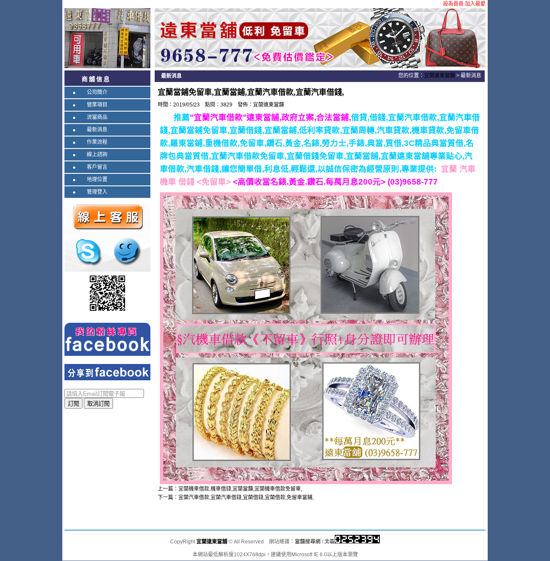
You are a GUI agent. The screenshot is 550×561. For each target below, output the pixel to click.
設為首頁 (453, 4)
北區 (329, 542)
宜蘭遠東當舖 (439, 76)
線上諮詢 (97, 155)
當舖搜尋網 (308, 542)
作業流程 (97, 142)
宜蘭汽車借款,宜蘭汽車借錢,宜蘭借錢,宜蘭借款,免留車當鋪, (246, 497)
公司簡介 (97, 92)
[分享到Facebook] (107, 372)
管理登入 (97, 192)
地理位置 (97, 179)
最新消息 (97, 130)
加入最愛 (475, 4)
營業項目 (97, 105)
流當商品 (97, 117)
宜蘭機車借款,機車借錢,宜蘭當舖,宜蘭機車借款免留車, (240, 489)
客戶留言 (97, 167)
